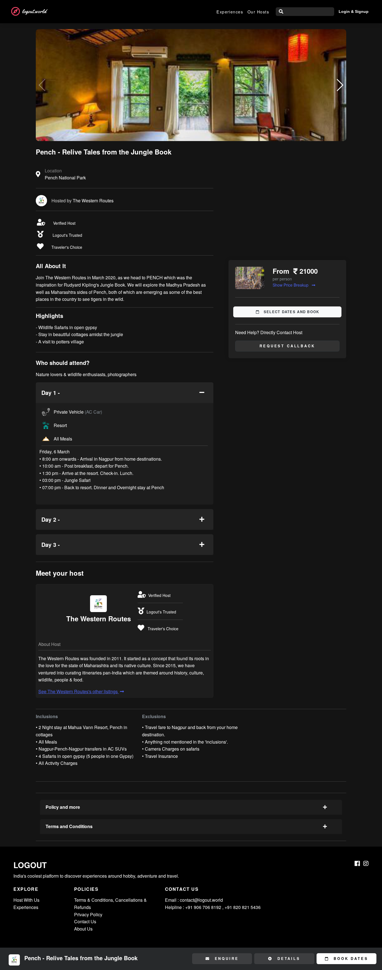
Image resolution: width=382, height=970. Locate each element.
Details (287, 958)
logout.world (34, 11)
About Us (83, 929)
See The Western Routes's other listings (78, 691)
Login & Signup (354, 11)
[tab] (124, 392)
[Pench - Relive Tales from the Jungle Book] (191, 85)
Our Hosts (258, 12)
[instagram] (366, 863)
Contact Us (85, 921)
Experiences (229, 12)
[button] (339, 85)
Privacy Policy (88, 914)
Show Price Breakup (291, 285)
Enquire (226, 958)
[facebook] (357, 863)
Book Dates (349, 958)
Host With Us (26, 900)
